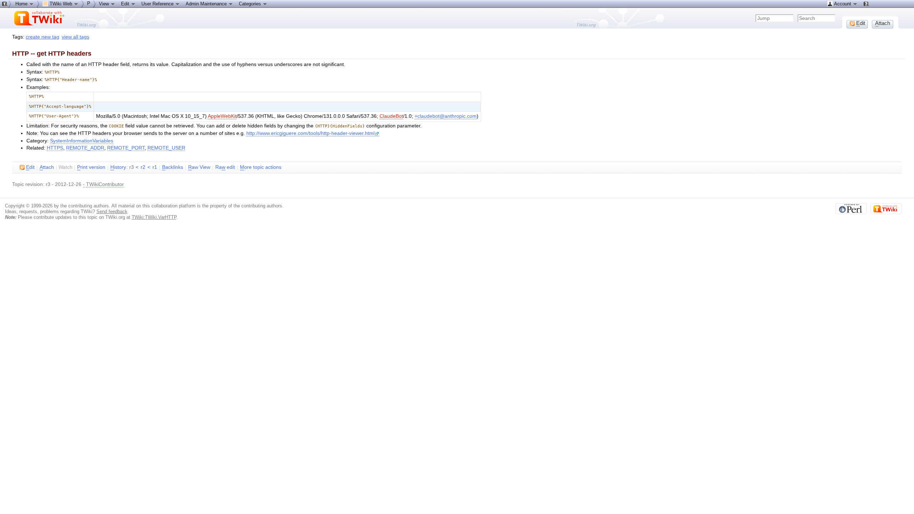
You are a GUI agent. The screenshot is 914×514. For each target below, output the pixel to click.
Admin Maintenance (207, 3)
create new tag (42, 37)
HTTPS (55, 148)
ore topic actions (260, 167)
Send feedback (111, 211)
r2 (143, 167)
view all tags (75, 37)
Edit (126, 3)
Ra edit (225, 167)
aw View (199, 167)
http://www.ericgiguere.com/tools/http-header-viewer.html (310, 133)
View (104, 3)
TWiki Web (61, 3)
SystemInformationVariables (81, 140)
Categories (250, 3)
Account (843, 3)
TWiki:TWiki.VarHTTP (154, 217)
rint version (91, 167)
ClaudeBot (391, 116)
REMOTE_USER (166, 148)
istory (118, 167)
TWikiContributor (105, 184)
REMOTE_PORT (126, 148)
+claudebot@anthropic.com (446, 116)
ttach (47, 167)
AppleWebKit (222, 116)
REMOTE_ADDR (85, 148)
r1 (154, 167)
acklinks (172, 167)
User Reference (158, 3)
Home (22, 3)
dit (30, 167)
